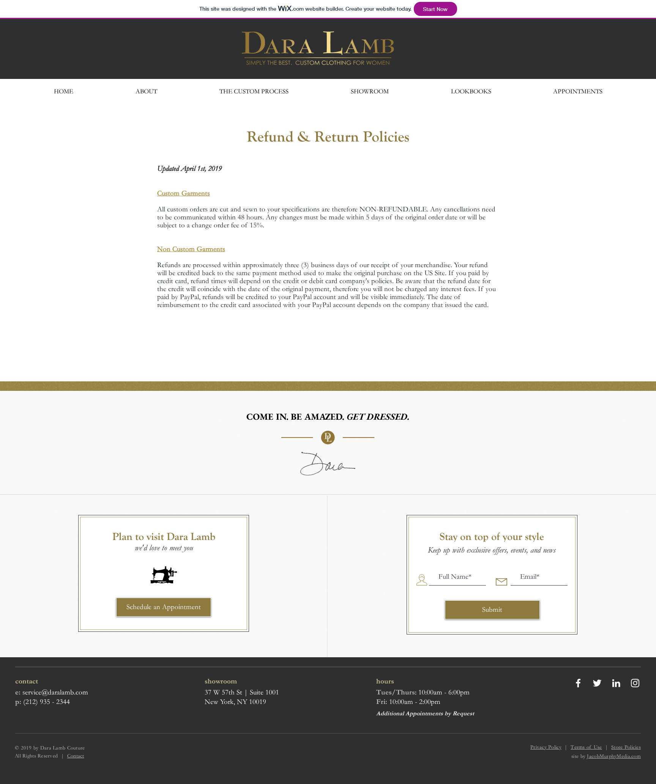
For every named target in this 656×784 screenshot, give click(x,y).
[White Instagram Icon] (635, 683)
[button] (471, 91)
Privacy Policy (545, 747)
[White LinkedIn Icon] (616, 683)
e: (17, 692)
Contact (75, 756)
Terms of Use (586, 747)
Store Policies (626, 747)
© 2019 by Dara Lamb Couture (50, 748)
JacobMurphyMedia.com (614, 756)
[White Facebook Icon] (578, 683)
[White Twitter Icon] (597, 683)
